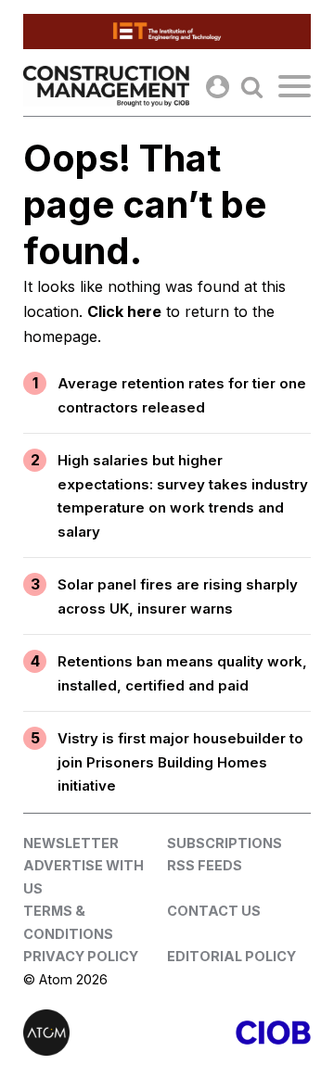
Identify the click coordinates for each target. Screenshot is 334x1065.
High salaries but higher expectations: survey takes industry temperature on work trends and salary (183, 495)
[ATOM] (95, 1032)
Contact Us (214, 911)
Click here (124, 311)
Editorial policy (231, 956)
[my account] (217, 86)
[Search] (251, 86)
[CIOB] (239, 1033)
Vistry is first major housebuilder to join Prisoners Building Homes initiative (180, 761)
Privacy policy (80, 956)
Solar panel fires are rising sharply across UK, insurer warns (178, 596)
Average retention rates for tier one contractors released (182, 395)
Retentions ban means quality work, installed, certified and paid (182, 673)
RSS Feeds (204, 865)
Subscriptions (224, 843)
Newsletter (71, 843)
